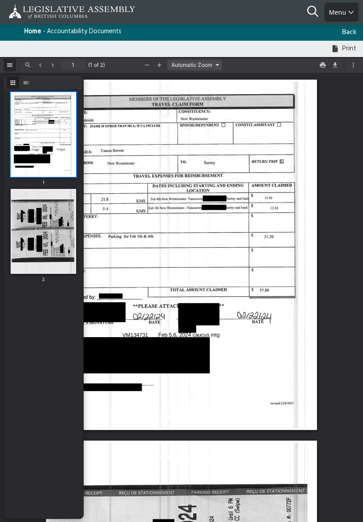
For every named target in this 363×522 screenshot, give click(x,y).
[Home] (35, 11)
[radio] (13, 83)
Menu (338, 12)
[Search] (315, 12)
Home (32, 32)
